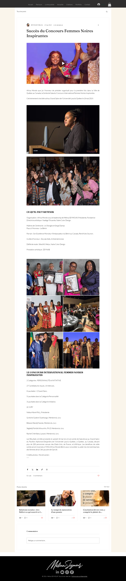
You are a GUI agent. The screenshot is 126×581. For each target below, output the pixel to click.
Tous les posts (21, 11)
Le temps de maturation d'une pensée (61, 511)
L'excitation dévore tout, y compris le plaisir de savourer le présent (94, 511)
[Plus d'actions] (98, 25)
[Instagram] (67, 572)
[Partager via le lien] (42, 469)
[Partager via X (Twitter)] (32, 469)
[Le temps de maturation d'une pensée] (63, 498)
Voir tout (106, 487)
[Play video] (63, 63)
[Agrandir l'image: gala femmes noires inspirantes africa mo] (45, 277)
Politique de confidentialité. (79, 576)
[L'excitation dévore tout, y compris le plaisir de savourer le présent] (95, 498)
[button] (109, 4)
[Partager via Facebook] (27, 469)
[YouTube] (62, 572)
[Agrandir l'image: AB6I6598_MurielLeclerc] (81, 314)
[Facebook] (72, 572)
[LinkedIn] (57, 572)
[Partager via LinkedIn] (37, 469)
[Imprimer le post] (47, 469)
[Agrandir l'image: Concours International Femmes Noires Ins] (45, 350)
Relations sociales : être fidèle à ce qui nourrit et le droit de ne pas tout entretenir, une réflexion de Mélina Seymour (31, 511)
